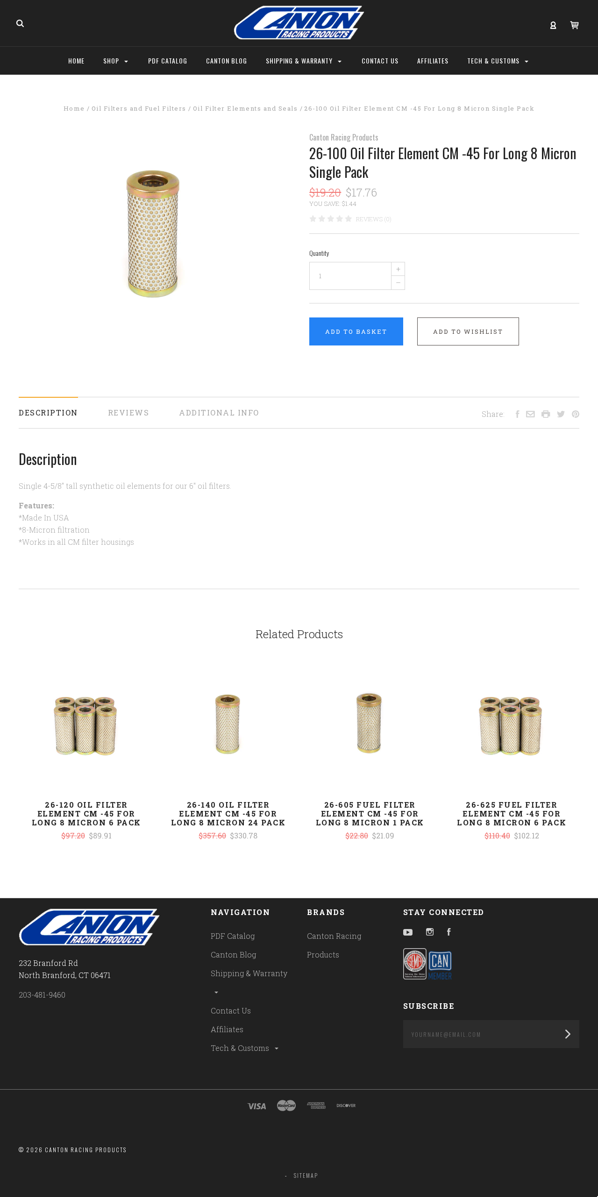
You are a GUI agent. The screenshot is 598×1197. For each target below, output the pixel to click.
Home (76, 60)
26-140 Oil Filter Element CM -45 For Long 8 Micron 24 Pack (228, 813)
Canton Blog (233, 954)
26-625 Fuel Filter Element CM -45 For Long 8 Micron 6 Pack (511, 813)
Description (48, 412)
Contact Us (231, 1010)
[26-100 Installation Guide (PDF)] (20, 561)
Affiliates (227, 1029)
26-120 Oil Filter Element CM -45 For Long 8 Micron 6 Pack (86, 813)
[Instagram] (430, 932)
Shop (112, 60)
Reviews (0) (374, 219)
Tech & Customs (241, 1048)
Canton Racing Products (343, 137)
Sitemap (306, 1175)
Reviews (129, 412)
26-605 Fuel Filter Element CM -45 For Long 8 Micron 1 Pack (370, 813)
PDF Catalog (233, 936)
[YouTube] (408, 932)
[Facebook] (449, 932)
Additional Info (219, 412)
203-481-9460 (42, 995)
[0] (574, 24)
